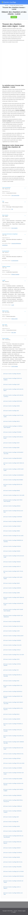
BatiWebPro (16, 913)
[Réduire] (23, 901)
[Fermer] (26, 901)
